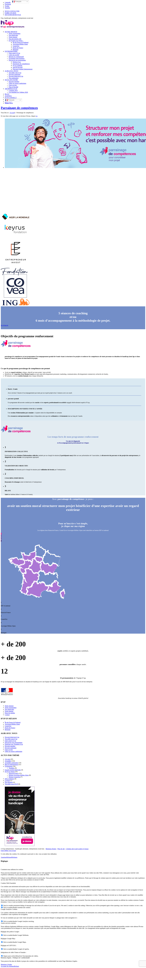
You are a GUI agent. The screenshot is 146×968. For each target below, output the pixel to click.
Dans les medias (10, 713)
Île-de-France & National (12, 722)
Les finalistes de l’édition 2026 (18, 92)
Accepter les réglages (7, 966)
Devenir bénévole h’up (12, 737)
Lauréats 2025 (13, 90)
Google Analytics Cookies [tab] (9, 909)
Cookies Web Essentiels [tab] (8, 883)
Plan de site (61, 849)
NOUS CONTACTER (12, 11)
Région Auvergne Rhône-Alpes (19, 775)
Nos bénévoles (9, 709)
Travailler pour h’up (11, 739)
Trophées (12, 768)
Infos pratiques (9, 779)
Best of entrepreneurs (11, 764)
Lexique (7, 780)
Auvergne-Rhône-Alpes (12, 724)
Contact (7, 715)
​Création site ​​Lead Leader (74, 849)
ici (36, 116)
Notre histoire (9, 711)
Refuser (9, 857)
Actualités (8, 761)
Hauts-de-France (10, 728)
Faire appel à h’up (10, 741)
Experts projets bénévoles (13, 770)
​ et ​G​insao (85, 849)
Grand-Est (8, 726)
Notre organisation (10, 707)
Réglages (14, 857)
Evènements (8, 766)
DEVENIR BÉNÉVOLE (13, 15)
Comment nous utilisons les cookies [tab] (12, 869)
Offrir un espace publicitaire (13, 751)
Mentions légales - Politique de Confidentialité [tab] (15, 958)
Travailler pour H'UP (11, 784)
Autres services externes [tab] (8, 923)
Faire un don (9, 749)
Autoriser (4, 857)
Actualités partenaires (11, 763)
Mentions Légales (6, 964)
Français (11, 100)
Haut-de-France (14, 773)
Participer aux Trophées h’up (14, 744)
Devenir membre (10, 746)
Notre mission (9, 706)
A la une (7, 759)
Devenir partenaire (10, 748)
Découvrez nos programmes (13, 742)
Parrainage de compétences (19, 108)
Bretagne (7, 729)
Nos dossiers (9, 782)
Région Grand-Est (14, 777)
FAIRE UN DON (10, 13)
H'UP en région (10, 771)
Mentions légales (51, 849)
